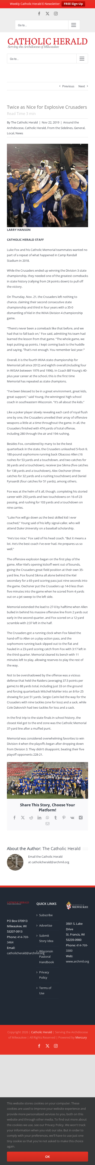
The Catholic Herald (24, 122)
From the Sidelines (60, 128)
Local (10, 133)
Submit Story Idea (46, 938)
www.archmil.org (77, 961)
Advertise (45, 925)
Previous (68, 86)
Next (81, 86)
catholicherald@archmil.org (26, 953)
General (79, 128)
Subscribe (46, 915)
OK (47, 1156)
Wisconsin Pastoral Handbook (46, 956)
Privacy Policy (44, 975)
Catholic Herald (35, 128)
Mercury (81, 1037)
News (19, 133)
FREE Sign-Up (73, 4)
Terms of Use (45, 990)
